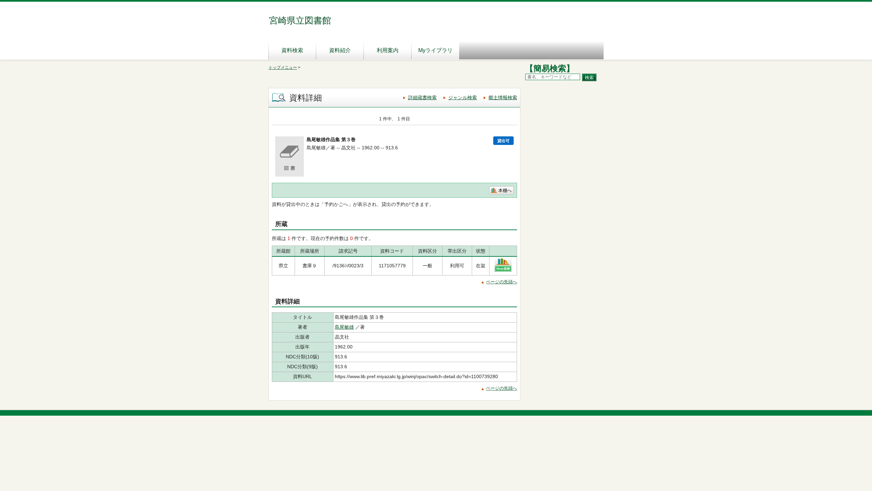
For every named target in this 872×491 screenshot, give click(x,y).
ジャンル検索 (462, 97)
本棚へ (505, 190)
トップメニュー (282, 67)
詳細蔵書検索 (422, 97)
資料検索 (292, 50)
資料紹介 (340, 50)
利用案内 (388, 50)
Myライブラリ (435, 50)
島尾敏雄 (344, 327)
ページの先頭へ (501, 281)
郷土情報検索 (502, 97)
